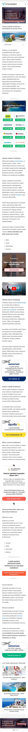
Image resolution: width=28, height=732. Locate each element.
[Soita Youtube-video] (14, 288)
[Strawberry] (14, 265)
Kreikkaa (18, 195)
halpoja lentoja (21, 302)
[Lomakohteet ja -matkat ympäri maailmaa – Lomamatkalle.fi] (8, 4)
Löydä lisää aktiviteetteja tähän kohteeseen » (14, 573)
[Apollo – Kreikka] (14, 429)
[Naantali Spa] (14, 15)
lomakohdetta (18, 161)
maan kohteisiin (11, 309)
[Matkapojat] (14, 371)
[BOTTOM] (14, 650)
